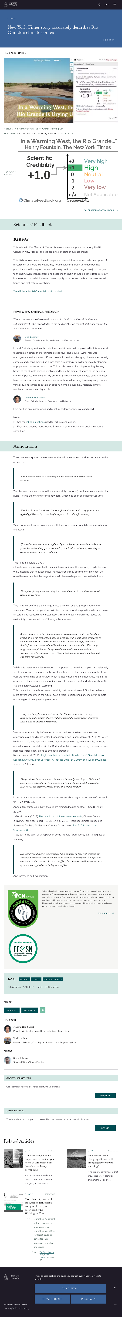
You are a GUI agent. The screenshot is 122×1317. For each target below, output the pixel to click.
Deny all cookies (52, 1299)
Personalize (88, 1299)
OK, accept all (70, 1288)
